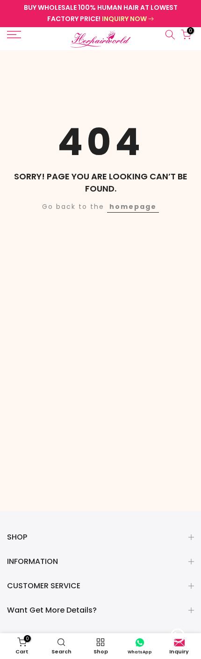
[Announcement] (100, 13)
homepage (133, 206)
